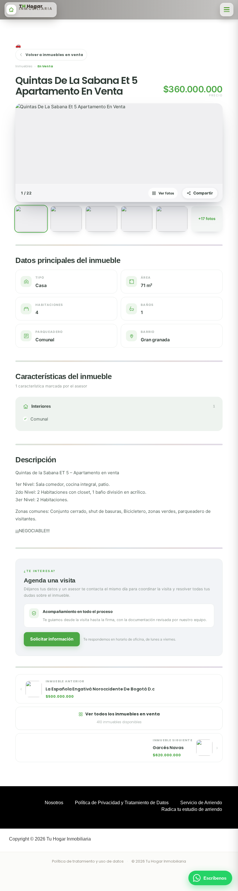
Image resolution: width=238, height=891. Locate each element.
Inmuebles (24, 66)
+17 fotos (206, 218)
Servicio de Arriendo (201, 802)
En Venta (45, 66)
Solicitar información (51, 639)
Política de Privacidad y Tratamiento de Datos (122, 802)
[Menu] (226, 9)
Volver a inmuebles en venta (54, 54)
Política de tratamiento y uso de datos (88, 861)
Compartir (203, 193)
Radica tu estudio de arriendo (191, 809)
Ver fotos (166, 193)
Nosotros (54, 802)
